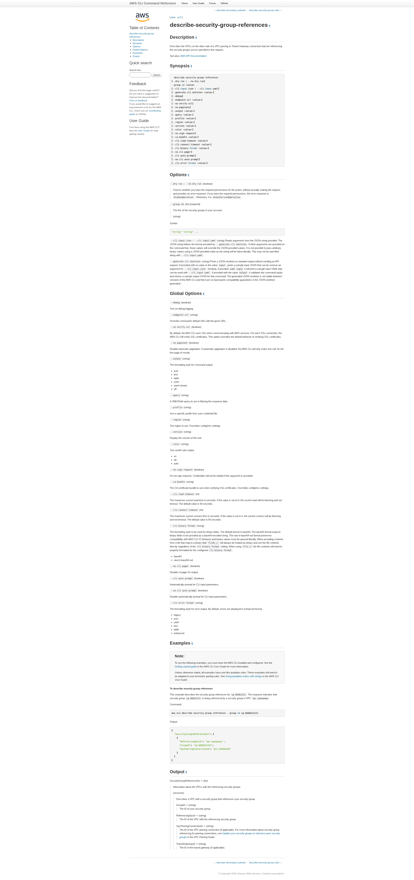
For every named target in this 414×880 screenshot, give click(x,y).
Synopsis (137, 43)
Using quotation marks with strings (243, 676)
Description (138, 40)
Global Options (140, 49)
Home (185, 3)
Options (137, 46)
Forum (212, 3)
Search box (135, 70)
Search (157, 74)
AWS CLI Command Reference (152, 3)
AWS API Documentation (193, 56)
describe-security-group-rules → (265, 10)
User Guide (198, 3)
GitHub (224, 3)
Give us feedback (138, 100)
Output (136, 56)
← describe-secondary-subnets (230, 10)
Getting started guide (186, 666)
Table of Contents (144, 28)
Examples (138, 53)
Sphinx (280, 873)
